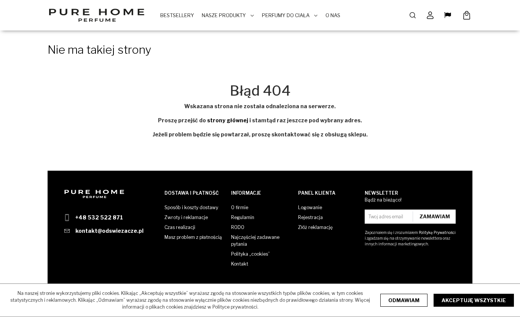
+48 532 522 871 (99, 217)
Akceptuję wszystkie (474, 300)
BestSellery (177, 15)
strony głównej (227, 120)
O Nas (332, 15)
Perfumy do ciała (285, 15)
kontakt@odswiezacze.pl (109, 230)
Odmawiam (404, 300)
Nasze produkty (224, 15)
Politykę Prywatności (437, 232)
